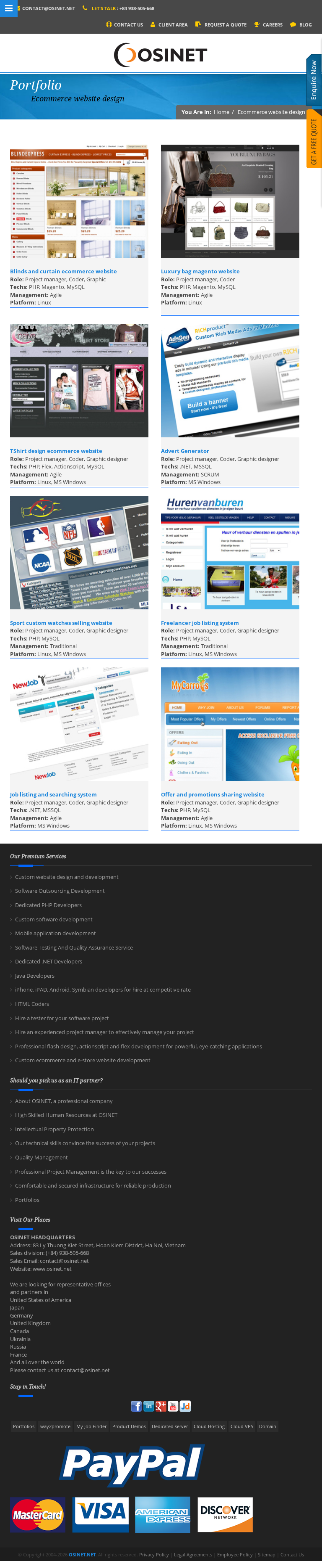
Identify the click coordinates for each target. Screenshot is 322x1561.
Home (221, 112)
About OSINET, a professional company (64, 1101)
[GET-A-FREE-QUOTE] (314, 146)
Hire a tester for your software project (62, 1018)
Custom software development (54, 919)
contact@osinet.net (48, 8)
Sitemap (266, 1554)
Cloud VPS (242, 1426)
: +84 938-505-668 (123, 8)
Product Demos (129, 1426)
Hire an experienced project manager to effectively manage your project (104, 1032)
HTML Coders (32, 1004)
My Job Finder (91, 1426)
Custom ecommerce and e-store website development (83, 1060)
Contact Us (292, 1554)
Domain (267, 1426)
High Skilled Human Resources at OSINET (66, 1115)
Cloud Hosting (209, 1426)
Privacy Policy (154, 1554)
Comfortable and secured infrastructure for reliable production (93, 1185)
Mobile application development (55, 933)
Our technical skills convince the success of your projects (85, 1143)
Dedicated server (170, 1426)
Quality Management (41, 1157)
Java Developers (35, 975)
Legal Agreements (193, 1554)
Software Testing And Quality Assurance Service (74, 947)
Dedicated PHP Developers (48, 905)
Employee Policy (235, 1554)
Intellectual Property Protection (54, 1129)
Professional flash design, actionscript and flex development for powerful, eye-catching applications (138, 1046)
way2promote (55, 1426)
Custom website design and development (67, 877)
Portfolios (27, 1200)
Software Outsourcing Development (60, 890)
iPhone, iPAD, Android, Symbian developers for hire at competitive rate (103, 989)
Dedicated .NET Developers (48, 961)
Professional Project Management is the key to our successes (90, 1171)
